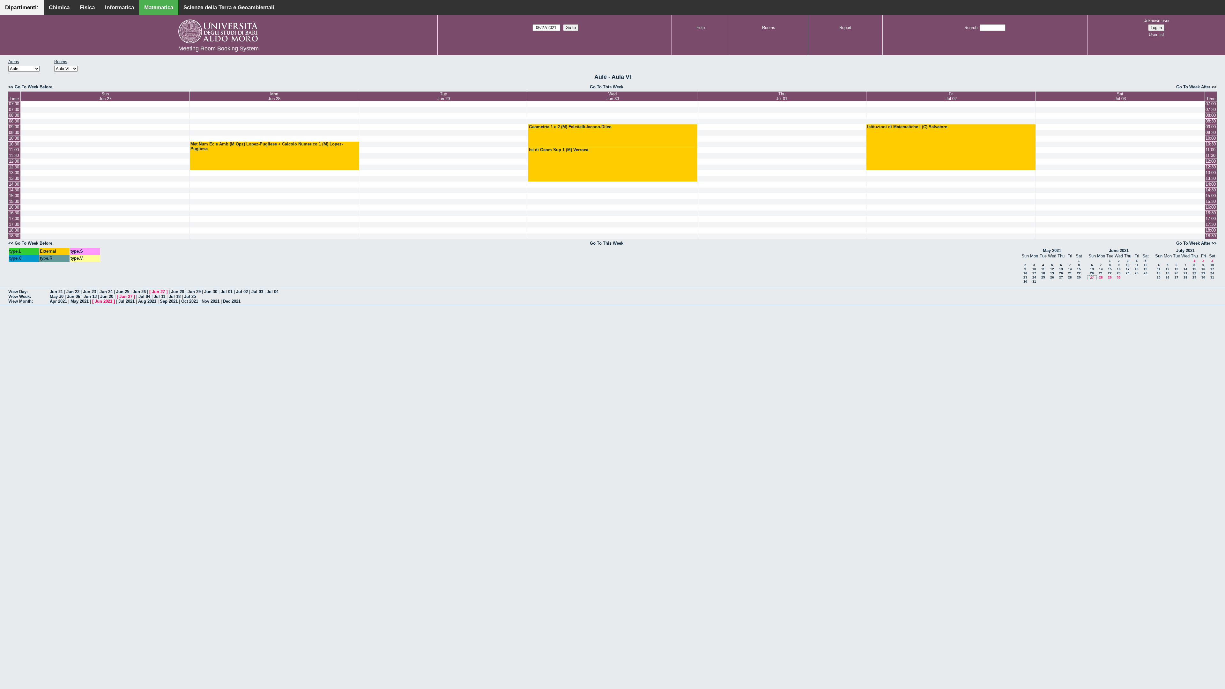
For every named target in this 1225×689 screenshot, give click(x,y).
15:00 (14, 195)
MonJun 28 (274, 96)
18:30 (14, 235)
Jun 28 (177, 291)
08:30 (14, 121)
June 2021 (1119, 250)
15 (1079, 269)
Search (970, 27)
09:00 (14, 126)
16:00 (14, 207)
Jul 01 (227, 291)
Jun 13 (90, 296)
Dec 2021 (232, 301)
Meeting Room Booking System (218, 48)
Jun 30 (210, 291)
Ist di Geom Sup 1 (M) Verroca (558, 149)
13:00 (14, 172)
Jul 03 (257, 291)
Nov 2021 (210, 301)
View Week (19, 296)
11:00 (14, 149)
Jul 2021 (126, 301)
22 (1079, 273)
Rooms (768, 27)
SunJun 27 (105, 96)
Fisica (87, 7)
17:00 (14, 218)
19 (1052, 273)
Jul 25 (190, 296)
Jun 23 (89, 291)
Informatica (119, 7)
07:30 (14, 109)
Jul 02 (242, 291)
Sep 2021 (169, 301)
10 (1034, 269)
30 (1025, 281)
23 (1025, 277)
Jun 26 (139, 291)
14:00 (14, 184)
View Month (20, 301)
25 (1043, 277)
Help (700, 27)
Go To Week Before (33, 87)
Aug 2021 (147, 301)
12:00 (14, 161)
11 (1043, 269)
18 (1043, 273)
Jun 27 (158, 291)
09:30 (14, 132)
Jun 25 (122, 291)
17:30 (14, 224)
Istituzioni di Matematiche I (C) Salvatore (907, 126)
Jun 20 (106, 296)
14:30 (14, 190)
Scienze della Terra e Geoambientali (228, 7)
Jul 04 (272, 291)
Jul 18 (175, 296)
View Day (17, 291)
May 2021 (1052, 250)
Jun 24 (106, 291)
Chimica (59, 7)
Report (845, 27)
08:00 (14, 115)
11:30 (14, 155)
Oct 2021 (189, 301)
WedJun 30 (612, 96)
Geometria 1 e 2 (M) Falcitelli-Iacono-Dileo (570, 126)
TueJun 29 (443, 96)
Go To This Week (606, 87)
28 (1070, 277)
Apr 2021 (58, 301)
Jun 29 (194, 291)
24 (1034, 277)
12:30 (14, 167)
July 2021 (1185, 250)
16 (1025, 273)
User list (1156, 34)
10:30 (14, 144)
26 (1052, 277)
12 (1052, 269)
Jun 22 (72, 291)
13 (1061, 269)
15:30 (14, 201)
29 (1079, 277)
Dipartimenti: (22, 7)
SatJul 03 (1120, 96)
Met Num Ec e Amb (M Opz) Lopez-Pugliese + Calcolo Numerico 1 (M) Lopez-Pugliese (266, 146)
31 (1034, 281)
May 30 (56, 296)
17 (1034, 273)
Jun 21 (56, 291)
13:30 (14, 178)
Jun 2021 (103, 301)
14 (1070, 269)
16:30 (14, 213)
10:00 (14, 138)
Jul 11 (159, 296)
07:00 (14, 103)
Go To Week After (1193, 87)
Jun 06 (73, 296)
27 (1061, 277)
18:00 (14, 230)
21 (1070, 273)
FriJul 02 (951, 96)
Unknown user (1156, 20)
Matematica (158, 7)
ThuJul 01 (781, 96)
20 (1061, 273)
